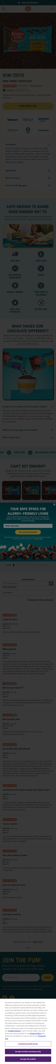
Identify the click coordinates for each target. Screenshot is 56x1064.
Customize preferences (28, 1044)
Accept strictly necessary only (28, 1051)
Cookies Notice (14, 1031)
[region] (28, 1031)
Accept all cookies (28, 1059)
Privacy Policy (35, 1033)
